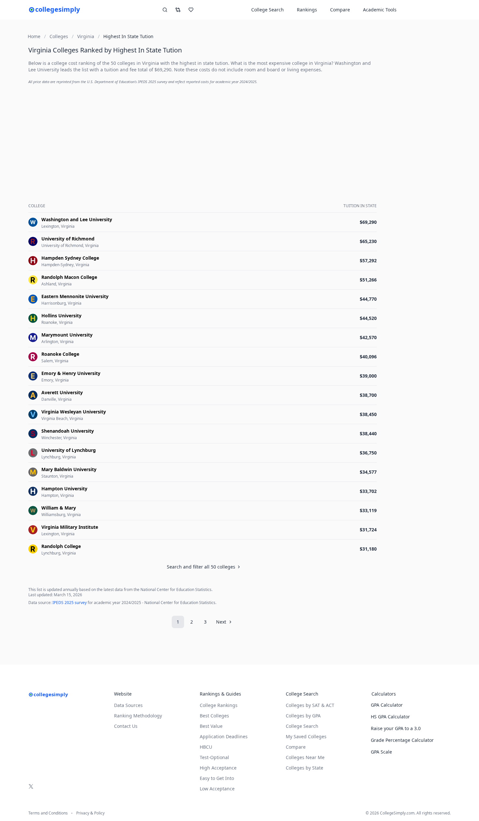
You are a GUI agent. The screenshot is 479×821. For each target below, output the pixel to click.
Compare (340, 10)
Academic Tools (380, 10)
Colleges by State (304, 768)
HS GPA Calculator (390, 716)
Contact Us (126, 726)
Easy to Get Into (217, 778)
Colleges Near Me (305, 757)
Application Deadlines (224, 736)
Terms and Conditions (48, 813)
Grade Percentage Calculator (402, 740)
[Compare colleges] (178, 10)
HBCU (206, 747)
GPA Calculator (387, 705)
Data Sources (128, 705)
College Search (302, 726)
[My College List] (191, 10)
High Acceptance (218, 768)
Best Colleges (214, 716)
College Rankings (219, 705)
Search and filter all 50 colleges (201, 567)
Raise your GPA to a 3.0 (396, 728)
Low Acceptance (217, 788)
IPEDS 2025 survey (69, 602)
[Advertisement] (203, 135)
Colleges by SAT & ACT (310, 705)
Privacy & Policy (90, 813)
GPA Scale (381, 752)
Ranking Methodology (138, 716)
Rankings (307, 10)
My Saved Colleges (306, 736)
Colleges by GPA (303, 716)
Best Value (211, 726)
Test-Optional (214, 757)
